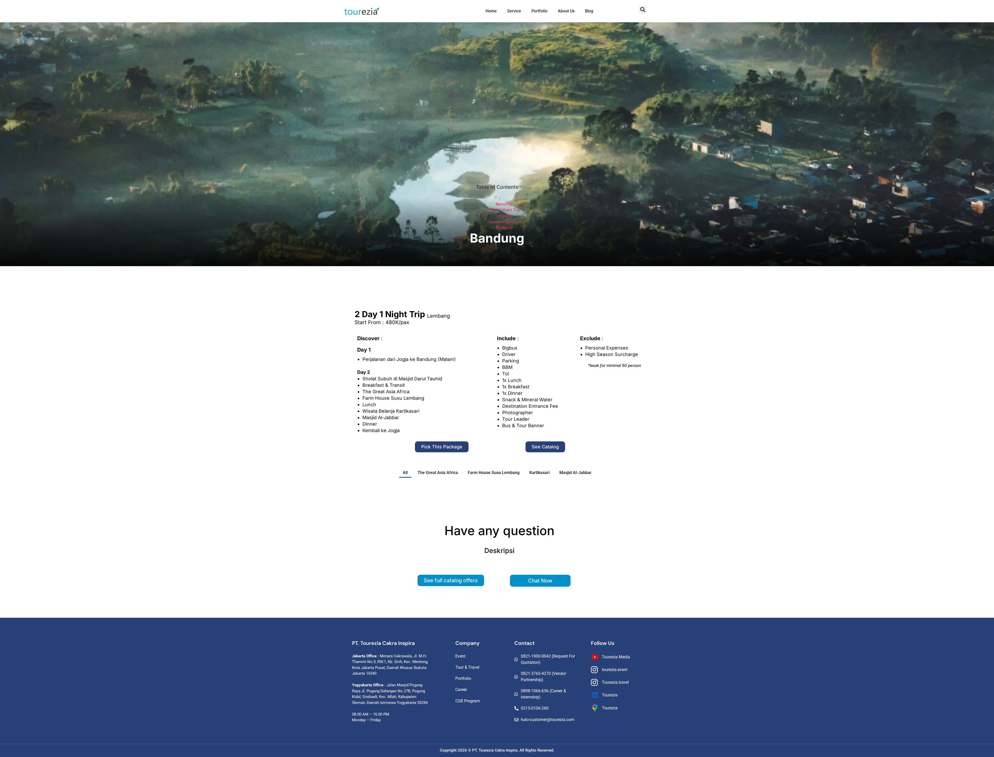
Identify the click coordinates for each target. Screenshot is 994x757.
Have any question (504, 222)
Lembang (504, 216)
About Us (566, 11)
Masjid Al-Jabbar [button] (575, 472)
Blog (589, 11)
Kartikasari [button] (539, 472)
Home (491, 11)
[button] (643, 9)
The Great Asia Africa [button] (438, 472)
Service (514, 11)
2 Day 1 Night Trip (504, 210)
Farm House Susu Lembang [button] (494, 472)
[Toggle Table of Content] (497, 198)
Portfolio (539, 11)
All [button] (405, 472)
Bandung (504, 204)
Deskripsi (504, 227)
